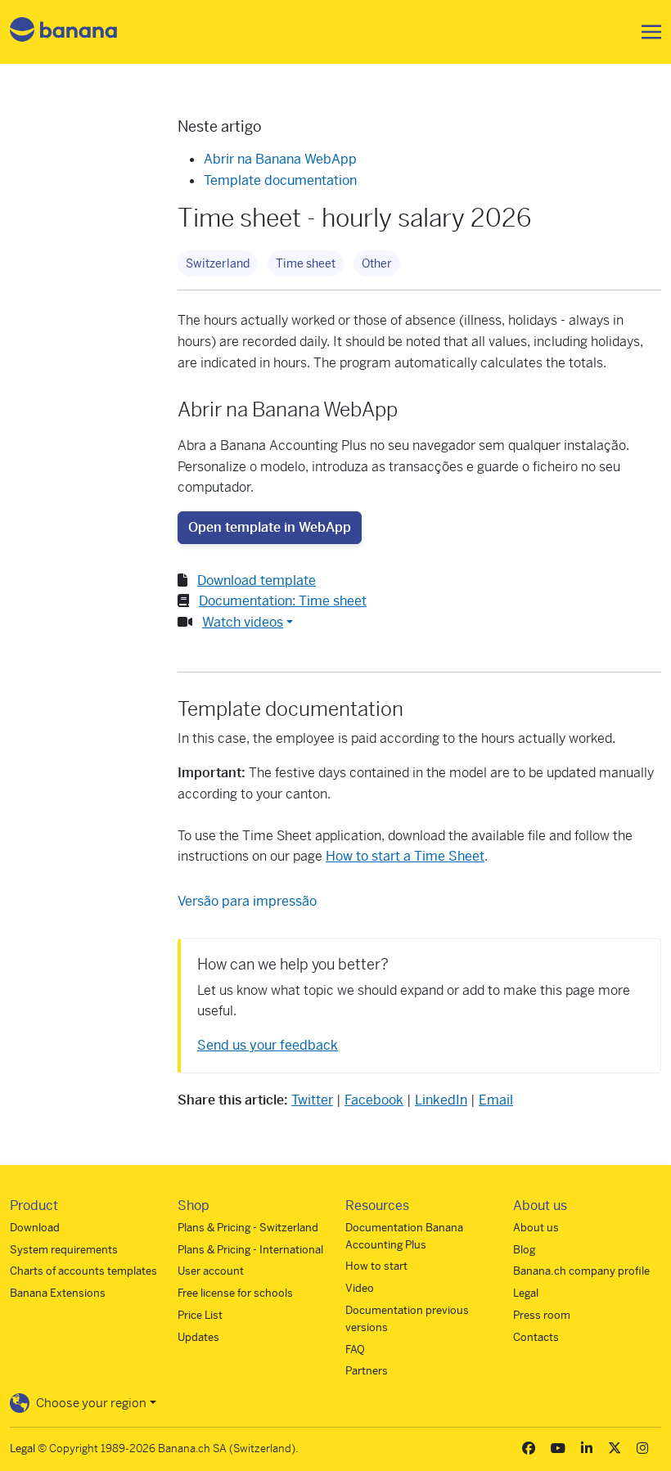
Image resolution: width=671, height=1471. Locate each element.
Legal (525, 1293)
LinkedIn (441, 1100)
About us (536, 1228)
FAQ (355, 1349)
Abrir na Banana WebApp (280, 159)
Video (359, 1288)
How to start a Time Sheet (405, 856)
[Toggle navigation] (646, 32)
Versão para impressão (247, 901)
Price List (200, 1315)
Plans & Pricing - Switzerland (248, 1228)
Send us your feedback (267, 1045)
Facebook (374, 1100)
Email (496, 1100)
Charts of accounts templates (83, 1271)
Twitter (312, 1100)
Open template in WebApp (269, 527)
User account (211, 1271)
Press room (541, 1315)
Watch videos (242, 622)
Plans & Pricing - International (250, 1250)
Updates (198, 1337)
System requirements (64, 1250)
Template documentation (280, 180)
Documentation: (283, 601)
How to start (376, 1266)
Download (35, 1228)
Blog (524, 1250)
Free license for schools (235, 1293)
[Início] (64, 32)
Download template (256, 580)
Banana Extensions (58, 1293)
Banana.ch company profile (581, 1271)
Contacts (536, 1337)
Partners (366, 1371)
